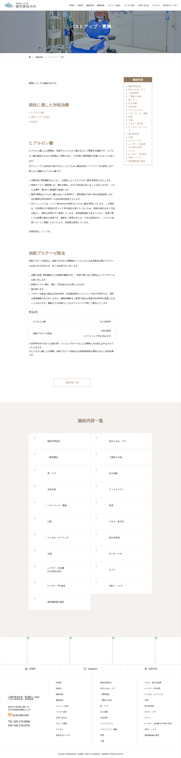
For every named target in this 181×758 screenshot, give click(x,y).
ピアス (131, 151)
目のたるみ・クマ (136, 90)
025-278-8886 (22, 721)
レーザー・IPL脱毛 (137, 154)
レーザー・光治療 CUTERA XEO (158, 723)
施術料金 (100, 5)
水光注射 (132, 107)
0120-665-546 (20, 715)
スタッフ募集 (61, 723)
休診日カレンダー (170, 5)
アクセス (156, 5)
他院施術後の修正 (136, 161)
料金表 (34, 122)
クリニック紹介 (114, 5)
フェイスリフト (135, 110)
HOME (72, 5)
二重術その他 (134, 96)
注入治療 (132, 103)
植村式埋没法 (134, 86)
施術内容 (90, 5)
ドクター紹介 (129, 5)
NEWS (80, 5)
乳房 (130, 117)
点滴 (130, 137)
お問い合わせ (143, 5)
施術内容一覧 (72, 382)
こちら (42, 231)
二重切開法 (133, 93)
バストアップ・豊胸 (137, 113)
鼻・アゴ (132, 100)
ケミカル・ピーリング (154, 694)
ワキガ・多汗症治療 (153, 682)
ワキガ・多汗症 (135, 124)
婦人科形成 (133, 134)
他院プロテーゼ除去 (40, 117)
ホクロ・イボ (134, 141)
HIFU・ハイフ (135, 157)
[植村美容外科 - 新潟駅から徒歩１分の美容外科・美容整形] (20, 5)
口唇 (130, 120)
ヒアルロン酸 (37, 112)
